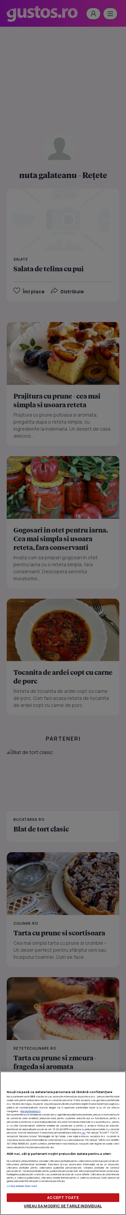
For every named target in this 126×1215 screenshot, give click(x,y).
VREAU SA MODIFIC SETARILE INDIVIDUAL (63, 1205)
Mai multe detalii (30, 1111)
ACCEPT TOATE (63, 1197)
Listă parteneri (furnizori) (22, 1186)
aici (83, 1132)
